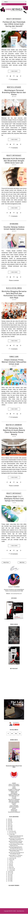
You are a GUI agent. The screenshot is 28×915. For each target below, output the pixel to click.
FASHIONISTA (14, 793)
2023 (9, 823)
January (11, 870)
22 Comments (14, 417)
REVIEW (14, 808)
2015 (9, 876)
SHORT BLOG (14, 809)
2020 (9, 828)
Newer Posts (6, 562)
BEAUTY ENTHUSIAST (14, 19)
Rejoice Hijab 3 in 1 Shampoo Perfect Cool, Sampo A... (15, 856)
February (11, 868)
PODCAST (14, 803)
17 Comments (14, 147)
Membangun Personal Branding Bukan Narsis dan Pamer (14, 92)
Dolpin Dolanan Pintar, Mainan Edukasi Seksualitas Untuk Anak (14, 362)
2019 (9, 829)
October (11, 834)
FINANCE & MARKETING (14, 794)
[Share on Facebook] (7, 76)
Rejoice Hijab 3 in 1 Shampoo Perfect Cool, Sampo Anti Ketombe (14, 498)
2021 (9, 826)
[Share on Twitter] (10, 76)
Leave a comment (14, 280)
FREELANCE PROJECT (14, 795)
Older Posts (22, 562)
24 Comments (14, 554)
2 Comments (14, 216)
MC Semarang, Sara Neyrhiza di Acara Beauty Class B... (16, 853)
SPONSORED (14, 224)
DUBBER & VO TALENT (14, 790)
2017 (9, 873)
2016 (9, 874)
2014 (9, 878)
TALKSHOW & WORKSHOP (14, 812)
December (11, 831)
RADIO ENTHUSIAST (14, 807)
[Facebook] (8, 733)
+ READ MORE (14, 71)
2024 (9, 822)
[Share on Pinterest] (14, 76)
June (10, 862)
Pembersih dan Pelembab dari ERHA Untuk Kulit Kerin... (16, 836)
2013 (9, 879)
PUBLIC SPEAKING (14, 805)
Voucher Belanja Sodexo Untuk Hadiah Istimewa (14, 228)
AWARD (14, 783)
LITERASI (14, 798)
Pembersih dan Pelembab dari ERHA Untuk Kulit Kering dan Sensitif (14, 24)
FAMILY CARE (14, 356)
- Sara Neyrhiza (20, 911)
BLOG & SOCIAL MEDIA (14, 288)
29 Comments (14, 79)
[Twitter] (12, 733)
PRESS (14, 804)
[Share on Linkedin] (17, 76)
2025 (9, 820)
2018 (9, 871)
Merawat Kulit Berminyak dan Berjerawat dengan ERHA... (16, 842)
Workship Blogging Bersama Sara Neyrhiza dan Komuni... (16, 847)
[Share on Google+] (21, 76)
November (11, 832)
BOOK (14, 787)
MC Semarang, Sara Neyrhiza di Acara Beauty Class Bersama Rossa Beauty (14, 431)
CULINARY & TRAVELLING (14, 789)
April (10, 865)
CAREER (14, 788)
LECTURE (14, 797)
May (10, 864)
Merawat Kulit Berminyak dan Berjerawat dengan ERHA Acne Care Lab (14, 161)
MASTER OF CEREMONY (14, 425)
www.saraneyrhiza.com (16, 593)
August (11, 859)
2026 (9, 819)
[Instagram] (16, 733)
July (10, 861)
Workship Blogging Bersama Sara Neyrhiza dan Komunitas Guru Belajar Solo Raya (14, 294)
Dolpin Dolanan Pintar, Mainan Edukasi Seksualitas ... (16, 850)
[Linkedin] (20, 733)
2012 (9, 881)
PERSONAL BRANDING (14, 802)
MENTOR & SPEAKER (14, 87)
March (10, 867)
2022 (9, 825)
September (12, 858)
